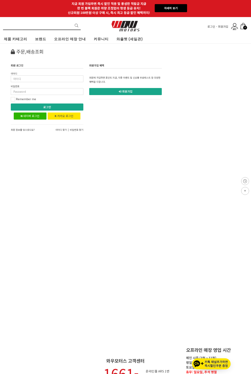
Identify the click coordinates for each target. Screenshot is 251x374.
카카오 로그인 (64, 116)
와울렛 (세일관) (129, 39)
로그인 (211, 26)
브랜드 (40, 39)
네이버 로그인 (30, 116)
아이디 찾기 (61, 129)
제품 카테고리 (15, 39)
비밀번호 (15, 86)
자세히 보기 (171, 8)
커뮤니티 (101, 39)
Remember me (25, 99)
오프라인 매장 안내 (70, 39)
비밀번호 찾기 (76, 129)
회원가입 (223, 26)
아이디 (14, 73)
